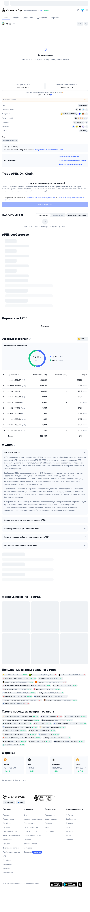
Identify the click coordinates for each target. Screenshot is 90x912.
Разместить (50, 728)
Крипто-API (7, 753)
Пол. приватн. (29, 736)
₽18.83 (71, 637)
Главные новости (10, 744)
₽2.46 (14, 658)
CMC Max (7, 740)
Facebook (70, 744)
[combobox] (50, 32)
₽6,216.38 (18, 637)
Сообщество (71, 732)
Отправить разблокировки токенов (73, 160)
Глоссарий (49, 744)
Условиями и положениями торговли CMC (41, 198)
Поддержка (49, 736)
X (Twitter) (70, 728)
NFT (4, 769)
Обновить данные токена (70, 157)
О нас (26, 728)
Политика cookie (30, 744)
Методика (28, 761)
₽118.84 (76, 630)
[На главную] (12, 10)
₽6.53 (15, 654)
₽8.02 (43, 637)
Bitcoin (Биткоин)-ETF (11, 749)
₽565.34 (52, 630)
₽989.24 (21, 640)
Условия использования (33, 732)
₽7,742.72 (57, 633)
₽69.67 (50, 647)
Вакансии (28, 765)
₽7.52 (20, 647)
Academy (6, 728)
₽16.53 (41, 654)
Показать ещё (80, 239)
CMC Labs (7, 736)
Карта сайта (8, 786)
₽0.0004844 (23, 651)
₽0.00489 (70, 654)
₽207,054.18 (22, 633)
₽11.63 (15, 644)
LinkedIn (69, 753)
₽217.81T (40, 10)
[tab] (27, 32)
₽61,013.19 (54, 640)
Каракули (6, 781)
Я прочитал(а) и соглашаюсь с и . (44, 199)
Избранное (7, 777)
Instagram (70, 740)
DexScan (6, 757)
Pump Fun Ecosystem (10, 140)
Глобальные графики (11, 765)
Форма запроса (51, 732)
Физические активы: (11, 761)
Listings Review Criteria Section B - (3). (49, 149)
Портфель (7, 773)
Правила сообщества (32, 749)
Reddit (68, 749)
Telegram (69, 736)
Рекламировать (9, 732)
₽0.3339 (57, 651)
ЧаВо (47, 740)
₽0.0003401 (43, 644)
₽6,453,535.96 (21, 630)
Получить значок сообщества (71, 164)
